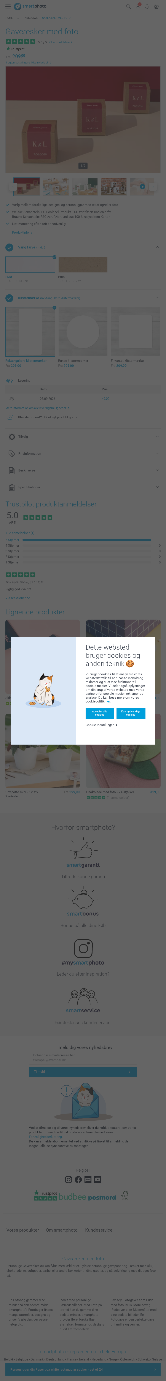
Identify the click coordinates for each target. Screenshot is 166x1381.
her (107, 701)
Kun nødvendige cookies (130, 713)
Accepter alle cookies (99, 713)
